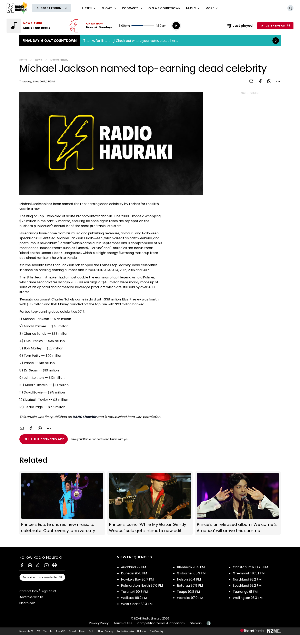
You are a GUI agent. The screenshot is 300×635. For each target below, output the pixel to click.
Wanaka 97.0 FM (190, 597)
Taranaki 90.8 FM (134, 591)
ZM (38, 631)
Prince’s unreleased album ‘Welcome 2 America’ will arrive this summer (238, 503)
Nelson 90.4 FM (189, 579)
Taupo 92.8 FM (188, 591)
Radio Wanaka (125, 631)
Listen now (90, 26)
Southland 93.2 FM (247, 585)
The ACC (61, 631)
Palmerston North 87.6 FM (142, 585)
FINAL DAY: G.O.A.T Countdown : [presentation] (150, 40)
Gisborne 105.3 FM (191, 573)
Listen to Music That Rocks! (33, 26)
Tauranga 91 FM (245, 591)
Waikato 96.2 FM (134, 597)
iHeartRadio (27, 603)
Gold (91, 631)
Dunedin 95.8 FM (134, 573)
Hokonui (141, 631)
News (38, 59)
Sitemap (196, 623)
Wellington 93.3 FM (247, 597)
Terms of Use (122, 623)
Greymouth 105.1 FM (248, 573)
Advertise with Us (31, 597)
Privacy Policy (99, 623)
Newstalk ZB (26, 631)
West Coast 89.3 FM (136, 604)
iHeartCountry (105, 631)
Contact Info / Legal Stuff (37, 591)
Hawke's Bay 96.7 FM (137, 579)
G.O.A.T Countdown (164, 8)
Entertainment (59, 59)
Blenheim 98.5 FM (191, 567)
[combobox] (278, 81)
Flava (82, 631)
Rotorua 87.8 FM (190, 585)
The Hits (47, 631)
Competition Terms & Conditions (161, 623)
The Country (156, 631)
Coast (72, 631)
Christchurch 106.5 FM (250, 567)
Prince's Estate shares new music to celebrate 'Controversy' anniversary (62, 503)
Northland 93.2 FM (247, 579)
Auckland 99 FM (133, 567)
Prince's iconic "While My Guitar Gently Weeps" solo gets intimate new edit (150, 503)
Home (23, 59)
